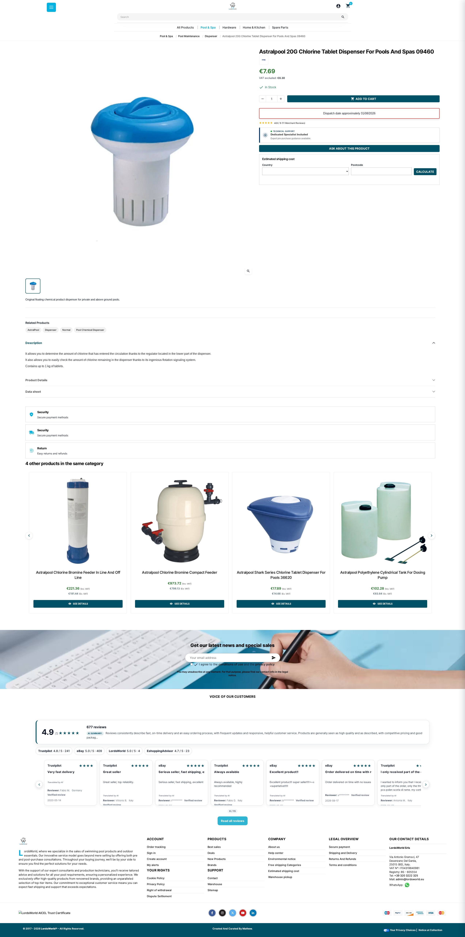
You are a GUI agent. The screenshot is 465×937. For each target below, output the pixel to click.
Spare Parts (280, 27)
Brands (212, 865)
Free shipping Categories (284, 865)
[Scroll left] (29, 535)
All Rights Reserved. (72, 928)
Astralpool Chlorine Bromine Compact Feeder (179, 572)
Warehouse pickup (280, 877)
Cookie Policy (155, 878)
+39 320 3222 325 (406, 875)
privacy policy (265, 664)
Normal (66, 329)
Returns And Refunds (342, 859)
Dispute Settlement (159, 896)
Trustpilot (54, 765)
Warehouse (215, 884)
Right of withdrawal (159, 890)
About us (274, 847)
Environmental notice (282, 859)
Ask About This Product (349, 148)
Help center (275, 853)
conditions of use (231, 664)
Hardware (230, 27)
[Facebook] (212, 913)
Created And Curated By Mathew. (232, 928)
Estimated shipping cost (283, 871)
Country (267, 164)
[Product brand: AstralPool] (263, 60)
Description (33, 343)
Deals (211, 853)
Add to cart (363, 99)
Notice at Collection (430, 930)
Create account (157, 859)
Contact (213, 878)
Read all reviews (232, 821)
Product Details (36, 380)
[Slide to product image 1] (32, 286)
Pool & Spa (208, 27)
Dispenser (50, 329)
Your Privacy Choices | (403, 930)
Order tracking (156, 847)
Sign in (151, 853)
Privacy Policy (156, 884)
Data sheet (33, 391)
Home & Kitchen (254, 27)
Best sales (214, 847)
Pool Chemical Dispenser (90, 329)
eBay (106, 765)
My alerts (153, 865)
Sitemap (213, 890)
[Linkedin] (253, 913)
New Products (217, 859)
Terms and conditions (343, 865)
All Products (186, 27)
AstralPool (33, 329)
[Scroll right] (431, 535)
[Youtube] (242, 913)
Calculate (425, 172)
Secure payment (339, 847)
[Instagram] (222, 913)
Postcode (357, 164)
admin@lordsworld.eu (410, 879)
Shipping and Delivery (343, 853)
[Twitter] (232, 913)
